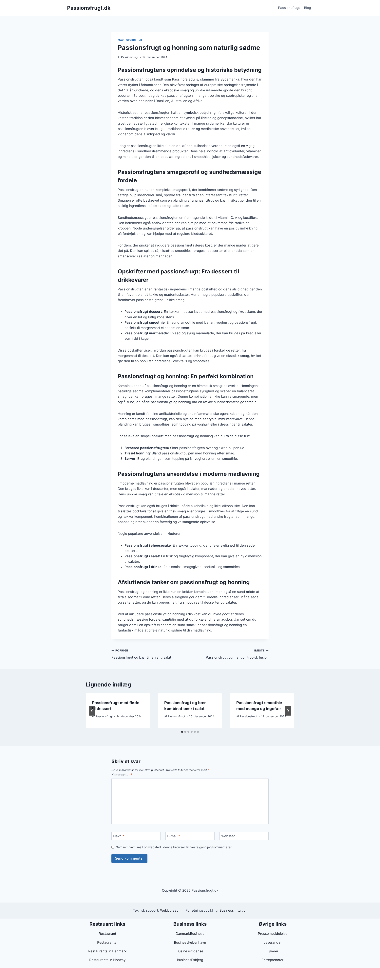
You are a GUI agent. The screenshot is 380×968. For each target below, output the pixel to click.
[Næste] (288, 711)
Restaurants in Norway (107, 960)
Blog (307, 8)
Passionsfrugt (289, 8)
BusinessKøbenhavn (190, 942)
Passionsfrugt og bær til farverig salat (141, 654)
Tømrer (272, 951)
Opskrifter (134, 39)
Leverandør (272, 942)
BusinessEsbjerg (190, 960)
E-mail (173, 836)
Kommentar (121, 775)
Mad (121, 39)
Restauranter (107, 942)
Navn (118, 836)
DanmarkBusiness (190, 934)
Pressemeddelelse (272, 934)
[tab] (182, 732)
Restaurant (107, 934)
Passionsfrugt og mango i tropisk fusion (237, 654)
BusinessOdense (190, 951)
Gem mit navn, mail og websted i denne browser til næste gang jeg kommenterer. (174, 847)
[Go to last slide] (92, 711)
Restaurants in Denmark (107, 951)
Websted (228, 836)
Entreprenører (272, 960)
